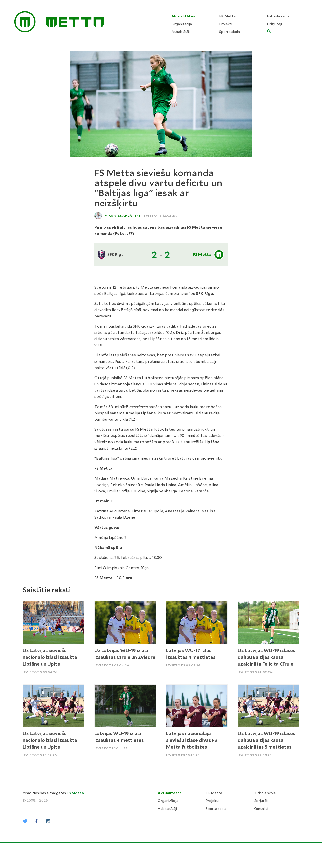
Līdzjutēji (274, 24)
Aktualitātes (183, 16)
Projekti (225, 24)
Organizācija (181, 24)
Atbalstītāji (180, 32)
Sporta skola (229, 32)
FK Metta (227, 16)
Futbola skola (278, 16)
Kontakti (260, 809)
